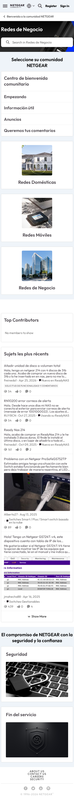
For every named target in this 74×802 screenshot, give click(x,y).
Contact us (37, 774)
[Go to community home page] (17, 6)
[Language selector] (30, 6)
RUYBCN (10, 415)
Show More (38, 616)
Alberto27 (11, 514)
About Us (37, 771)
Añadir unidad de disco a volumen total (32, 366)
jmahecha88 (12, 596)
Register (51, 6)
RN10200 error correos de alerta (27, 401)
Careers (37, 776)
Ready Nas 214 (14, 430)
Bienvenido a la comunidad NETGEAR (30, 16)
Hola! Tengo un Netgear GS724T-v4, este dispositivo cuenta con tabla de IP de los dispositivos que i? (33, 539)
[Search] (40, 6)
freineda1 (10, 380)
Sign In (64, 6)
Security (37, 779)
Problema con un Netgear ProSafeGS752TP (35, 459)
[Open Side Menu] (5, 6)
